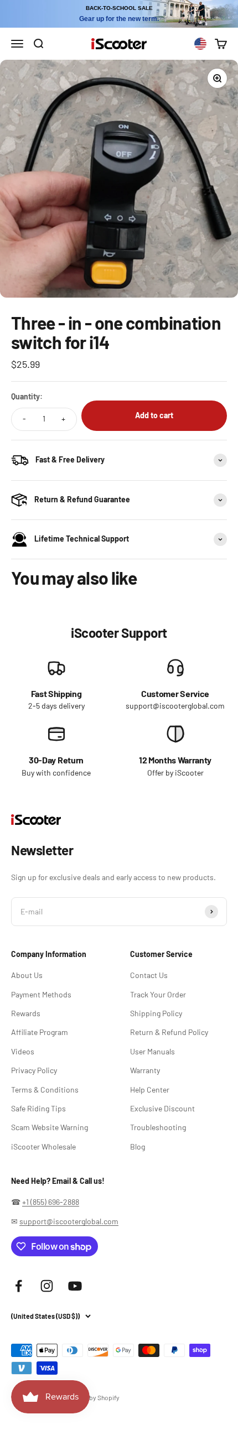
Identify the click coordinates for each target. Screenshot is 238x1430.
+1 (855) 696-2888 (50, 1202)
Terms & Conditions (45, 1089)
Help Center (149, 1089)
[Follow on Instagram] (46, 1285)
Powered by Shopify (91, 1397)
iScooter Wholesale (43, 1146)
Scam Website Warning (49, 1127)
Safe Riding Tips (38, 1108)
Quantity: (27, 396)
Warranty (145, 1070)
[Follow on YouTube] (75, 1285)
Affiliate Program (39, 1032)
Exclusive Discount (162, 1108)
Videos (22, 1051)
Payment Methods (41, 994)
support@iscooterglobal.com (68, 1221)
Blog (137, 1146)
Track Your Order (158, 994)
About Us (27, 975)
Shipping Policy (156, 1013)
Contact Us (149, 975)
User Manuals (152, 1051)
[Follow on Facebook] (18, 1285)
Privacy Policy (34, 1070)
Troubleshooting (158, 1127)
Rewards (25, 1013)
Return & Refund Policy (169, 1032)
